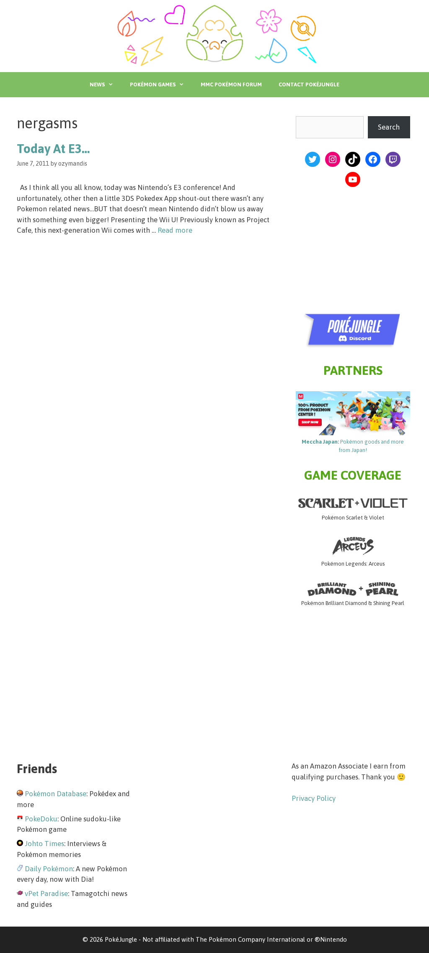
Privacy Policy (314, 798)
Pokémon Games (153, 84)
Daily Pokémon (49, 869)
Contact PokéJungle (309, 84)
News (97, 84)
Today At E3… (53, 148)
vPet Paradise (46, 893)
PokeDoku (41, 819)
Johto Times (44, 843)
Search (389, 127)
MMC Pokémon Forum (231, 84)
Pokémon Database (55, 793)
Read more (175, 230)
